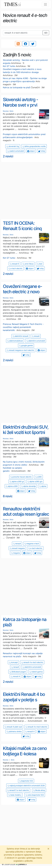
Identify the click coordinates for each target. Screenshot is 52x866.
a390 (39, 477)
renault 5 (15, 264)
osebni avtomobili (16, 151)
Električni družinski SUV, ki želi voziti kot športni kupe (25, 432)
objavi (32, 151)
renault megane (18, 548)
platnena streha (15, 731)
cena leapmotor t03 (35, 795)
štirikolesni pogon (18, 672)
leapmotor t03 (27, 781)
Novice (5, 111)
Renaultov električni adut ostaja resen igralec (26, 511)
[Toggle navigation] (45, 4)
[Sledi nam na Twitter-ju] (33, 43)
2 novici (8, 156)
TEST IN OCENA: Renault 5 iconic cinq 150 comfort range (22, 228)
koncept (14, 662)
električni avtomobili (36, 341)
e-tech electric (16, 268)
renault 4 (16, 676)
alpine (43, 486)
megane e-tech (32, 543)
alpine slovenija (29, 486)
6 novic (7, 496)
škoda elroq (40, 790)
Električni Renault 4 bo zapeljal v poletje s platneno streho (24, 700)
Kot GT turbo (9, 66)
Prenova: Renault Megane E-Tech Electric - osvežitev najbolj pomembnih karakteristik (23, 327)
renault (36, 336)
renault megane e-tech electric (21, 350)
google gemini (27, 345)
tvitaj (42, 151)
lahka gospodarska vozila (35, 146)
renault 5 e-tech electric (19, 790)
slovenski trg (13, 146)
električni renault (21, 336)
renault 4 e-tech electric (33, 662)
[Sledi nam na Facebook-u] (25, 43)
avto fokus (28, 264)
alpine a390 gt (17, 481)
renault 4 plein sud (14, 727)
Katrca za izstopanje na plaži (17, 87)
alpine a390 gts (35, 481)
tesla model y (15, 795)
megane (16, 553)
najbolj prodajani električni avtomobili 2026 (27, 785)
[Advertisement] (26, 190)
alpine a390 (12, 486)
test (40, 264)
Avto (11, 111)
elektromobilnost (16, 341)
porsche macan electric (22, 477)
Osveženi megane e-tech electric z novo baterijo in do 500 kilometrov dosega (22, 294)
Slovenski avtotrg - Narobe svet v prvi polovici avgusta (20, 105)
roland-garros (37, 672)
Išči (45, 32)
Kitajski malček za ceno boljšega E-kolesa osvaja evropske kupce (25, 754)
